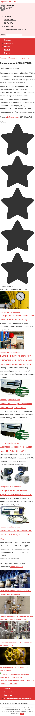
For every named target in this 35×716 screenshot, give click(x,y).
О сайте (7, 17)
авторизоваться (16, 567)
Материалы (8, 43)
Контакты (8, 23)
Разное (7, 46)
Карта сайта (10, 20)
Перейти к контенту (8, 2)
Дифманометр (13, 117)
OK (22, 713)
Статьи (7, 53)
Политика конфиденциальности (17, 698)
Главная (7, 40)
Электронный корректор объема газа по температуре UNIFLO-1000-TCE (17, 534)
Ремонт (7, 50)
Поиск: (3, 34)
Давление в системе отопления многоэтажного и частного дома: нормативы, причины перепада (16, 360)
